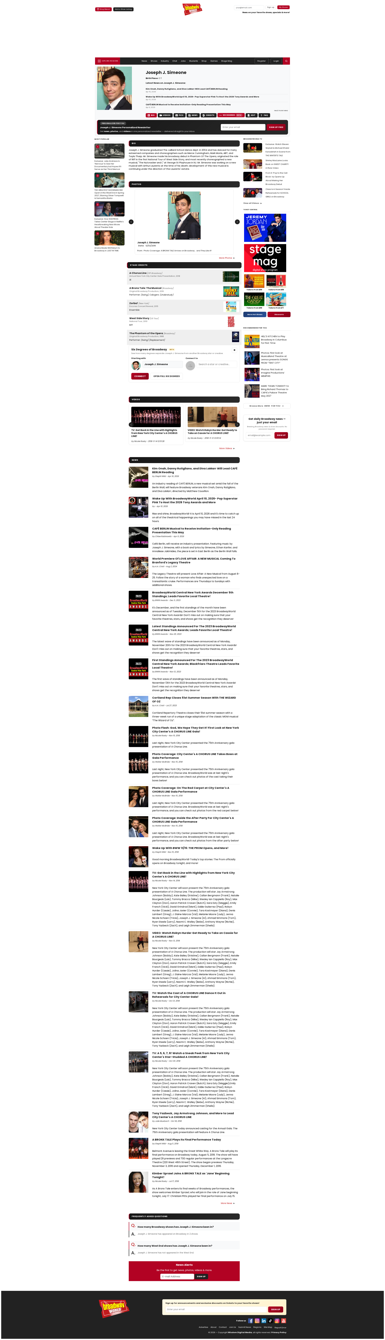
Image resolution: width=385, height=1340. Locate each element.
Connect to (192, 358)
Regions (257, 1327)
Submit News (244, 1327)
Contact (223, 1327)
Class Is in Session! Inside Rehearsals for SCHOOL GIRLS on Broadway (278, 193)
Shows (154, 61)
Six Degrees (232, 115)
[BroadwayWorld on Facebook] (250, 1320)
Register (261, 61)
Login (276, 61)
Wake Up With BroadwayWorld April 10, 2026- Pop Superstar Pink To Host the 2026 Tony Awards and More (202, 96)
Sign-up (270, 7)
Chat (174, 61)
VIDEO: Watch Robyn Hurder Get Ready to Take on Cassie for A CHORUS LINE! (212, 432)
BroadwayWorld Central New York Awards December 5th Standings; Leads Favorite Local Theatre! (192, 594)
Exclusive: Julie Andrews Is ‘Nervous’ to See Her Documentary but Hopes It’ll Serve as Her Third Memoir (107, 158)
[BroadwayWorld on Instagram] (257, 1320)
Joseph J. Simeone (148, 244)
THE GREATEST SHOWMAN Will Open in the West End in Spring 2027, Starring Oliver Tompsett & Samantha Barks (109, 187)
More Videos (225, 448)
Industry (165, 61)
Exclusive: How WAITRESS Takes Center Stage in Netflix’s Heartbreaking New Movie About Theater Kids (109, 216)
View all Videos (251, 203)
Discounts (279, 314)
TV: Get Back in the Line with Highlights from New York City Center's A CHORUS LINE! (154, 433)
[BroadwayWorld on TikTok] (270, 1320)
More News (226, 1203)
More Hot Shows (254, 314)
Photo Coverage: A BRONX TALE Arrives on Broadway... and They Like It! (178, 250)
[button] (286, 61)
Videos (166, 115)
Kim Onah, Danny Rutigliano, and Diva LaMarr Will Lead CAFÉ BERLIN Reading (187, 89)
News (144, 61)
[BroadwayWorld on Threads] (277, 1320)
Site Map (268, 1327)
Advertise (203, 1327)
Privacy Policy (278, 1332)
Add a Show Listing (123, 9)
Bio (153, 115)
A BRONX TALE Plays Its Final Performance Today (186, 1139)
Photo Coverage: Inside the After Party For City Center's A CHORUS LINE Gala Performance (193, 820)
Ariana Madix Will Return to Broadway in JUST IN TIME (107, 242)
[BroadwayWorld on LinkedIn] (263, 1320)
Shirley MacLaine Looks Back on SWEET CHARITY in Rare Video (277, 164)
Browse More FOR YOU (264, 405)
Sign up (281, 435)
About (213, 1327)
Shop (204, 61)
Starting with (138, 358)
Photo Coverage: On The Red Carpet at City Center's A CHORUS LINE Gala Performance (190, 789)
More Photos (225, 257)
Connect (140, 376)
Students (193, 61)
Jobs (183, 61)
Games (214, 61)
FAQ (266, 115)
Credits (210, 115)
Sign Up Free (276, 127)
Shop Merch (105, 9)
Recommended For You (255, 328)
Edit (253, 115)
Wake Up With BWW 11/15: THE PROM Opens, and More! (190, 848)
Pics (181, 115)
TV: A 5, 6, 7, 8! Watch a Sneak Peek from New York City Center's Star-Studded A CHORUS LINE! (190, 1055)
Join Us (232, 1327)
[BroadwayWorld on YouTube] (283, 1320)
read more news (281, 110)
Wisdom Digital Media (240, 1332)
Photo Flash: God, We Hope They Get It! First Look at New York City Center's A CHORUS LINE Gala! (195, 729)
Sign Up (201, 1276)
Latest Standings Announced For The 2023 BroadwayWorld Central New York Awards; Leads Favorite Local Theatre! (194, 628)
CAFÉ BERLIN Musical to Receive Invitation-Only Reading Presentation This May (188, 104)
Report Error (280, 1327)
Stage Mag (226, 61)
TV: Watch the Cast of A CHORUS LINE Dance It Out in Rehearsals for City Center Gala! (189, 995)
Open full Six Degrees (166, 376)
